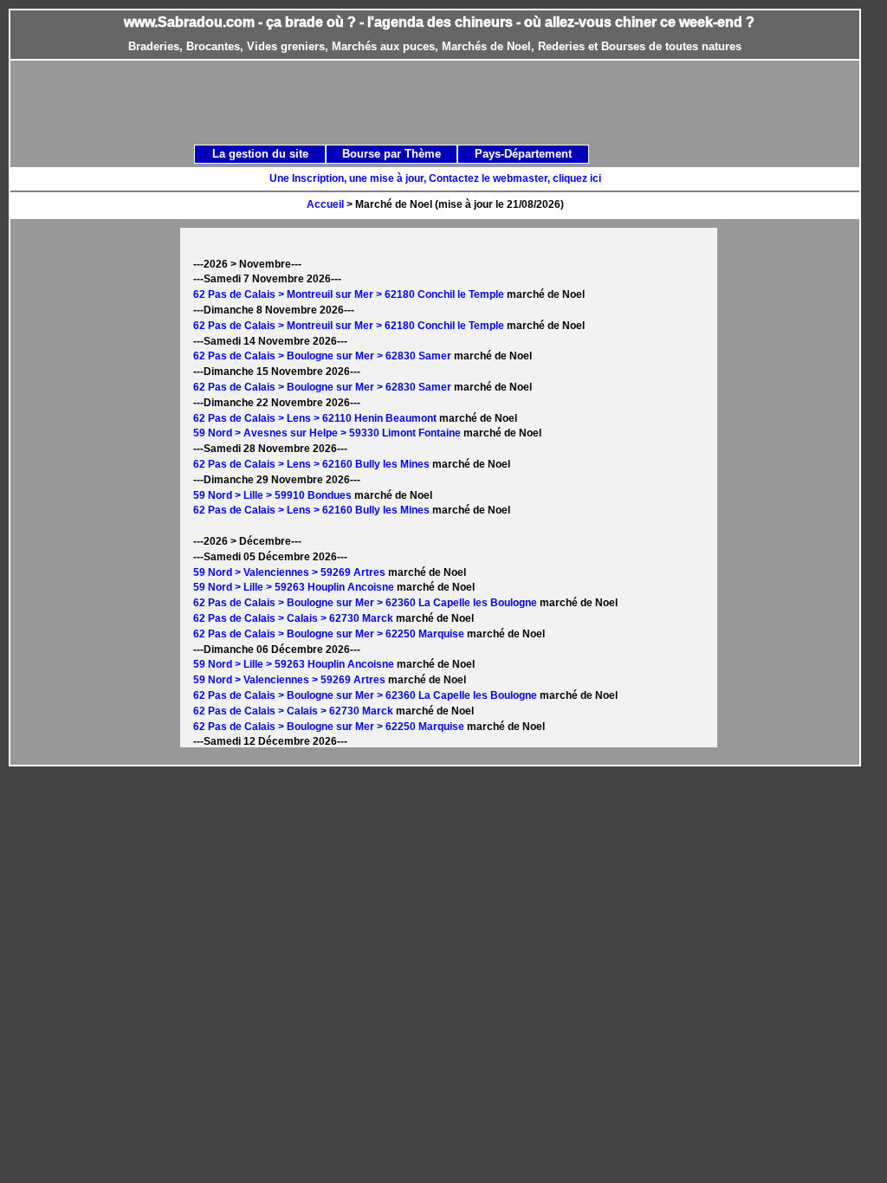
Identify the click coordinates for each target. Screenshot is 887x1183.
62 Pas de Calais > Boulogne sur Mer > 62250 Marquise (328, 634)
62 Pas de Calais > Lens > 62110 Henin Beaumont (315, 418)
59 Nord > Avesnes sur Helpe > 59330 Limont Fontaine (327, 433)
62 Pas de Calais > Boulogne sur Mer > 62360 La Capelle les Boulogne (365, 603)
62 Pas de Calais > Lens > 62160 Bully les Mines (311, 464)
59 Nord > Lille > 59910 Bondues (272, 495)
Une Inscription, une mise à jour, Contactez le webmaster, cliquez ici (435, 178)
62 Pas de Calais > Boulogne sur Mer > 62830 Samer (322, 356)
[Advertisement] (454, 101)
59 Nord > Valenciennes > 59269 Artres (289, 572)
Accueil (325, 204)
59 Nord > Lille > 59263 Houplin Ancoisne (293, 587)
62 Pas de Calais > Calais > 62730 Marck (293, 618)
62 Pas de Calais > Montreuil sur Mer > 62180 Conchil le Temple (348, 294)
